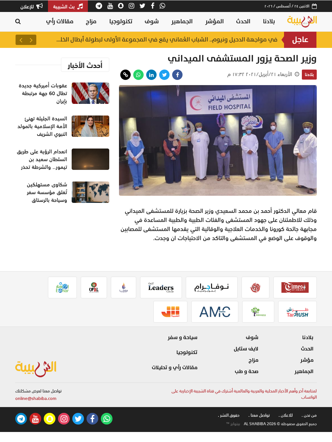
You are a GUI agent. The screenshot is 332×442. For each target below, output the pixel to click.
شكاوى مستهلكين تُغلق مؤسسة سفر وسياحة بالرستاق (47, 192)
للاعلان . (286, 415)
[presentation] (31, 40)
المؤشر (214, 22)
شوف (152, 22)
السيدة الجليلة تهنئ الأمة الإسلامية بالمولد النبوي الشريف (42, 126)
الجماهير (182, 22)
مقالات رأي (60, 22)
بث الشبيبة (64, 6)
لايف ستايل (246, 349)
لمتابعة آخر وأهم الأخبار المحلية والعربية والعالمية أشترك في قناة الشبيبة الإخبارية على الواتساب (244, 394)
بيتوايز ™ (233, 424)
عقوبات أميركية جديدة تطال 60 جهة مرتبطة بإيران (206, 40)
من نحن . (309, 415)
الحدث (243, 22)
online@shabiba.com (35, 398)
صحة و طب (246, 371)
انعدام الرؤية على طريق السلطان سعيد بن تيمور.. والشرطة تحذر (42, 159)
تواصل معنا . (259, 415)
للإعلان (27, 6)
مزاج (91, 22)
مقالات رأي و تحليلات (174, 367)
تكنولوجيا (120, 22)
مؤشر (307, 360)
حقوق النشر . (229, 415)
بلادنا (269, 22)
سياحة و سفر (182, 337)
